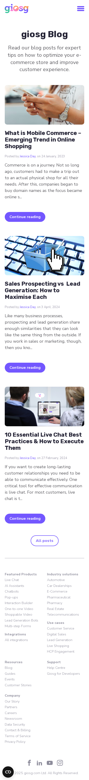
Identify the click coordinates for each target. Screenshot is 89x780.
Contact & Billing (17, 730)
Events (10, 679)
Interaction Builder (19, 603)
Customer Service (60, 628)
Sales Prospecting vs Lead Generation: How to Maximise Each (42, 290)
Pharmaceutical (58, 597)
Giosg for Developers (63, 673)
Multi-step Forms (18, 626)
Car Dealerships (59, 585)
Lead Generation (59, 640)
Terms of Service (18, 736)
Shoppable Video (18, 614)
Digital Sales (56, 634)
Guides (10, 673)
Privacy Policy (15, 741)
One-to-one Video (19, 608)
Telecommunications (63, 614)
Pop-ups (11, 597)
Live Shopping (58, 645)
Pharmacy (54, 603)
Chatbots (12, 591)
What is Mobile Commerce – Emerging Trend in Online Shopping (43, 140)
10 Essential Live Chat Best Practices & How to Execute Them (44, 441)
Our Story (12, 701)
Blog (8, 667)
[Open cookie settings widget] (8, 772)
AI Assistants (14, 585)
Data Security (15, 724)
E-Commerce (57, 591)
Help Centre (56, 667)
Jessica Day (28, 156)
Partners (11, 707)
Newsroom (13, 718)
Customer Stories (18, 685)
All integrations (16, 640)
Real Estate (55, 608)
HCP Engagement (60, 651)
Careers (11, 713)
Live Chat (12, 579)
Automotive (56, 579)
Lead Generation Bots (21, 620)
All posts (44, 540)
